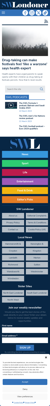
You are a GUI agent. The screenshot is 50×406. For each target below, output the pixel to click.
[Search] (41, 89)
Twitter (38, 13)
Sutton (37, 264)
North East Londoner (13, 292)
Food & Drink (25, 190)
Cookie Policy (19, 402)
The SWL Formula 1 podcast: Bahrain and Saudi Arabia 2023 (32, 105)
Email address (9, 336)
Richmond (13, 264)
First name (7, 326)
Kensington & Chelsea (37, 244)
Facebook (25, 13)
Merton (37, 257)
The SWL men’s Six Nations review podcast (32, 117)
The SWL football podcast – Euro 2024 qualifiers (32, 127)
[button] (46, 357)
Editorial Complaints (37, 215)
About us (13, 215)
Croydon (13, 250)
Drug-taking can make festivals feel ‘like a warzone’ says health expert (24, 64)
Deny (25, 389)
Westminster (37, 271)
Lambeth (13, 257)
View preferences (25, 396)
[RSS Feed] (45, 21)
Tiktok (45, 13)
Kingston (37, 250)
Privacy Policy (30, 402)
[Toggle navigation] (3, 12)
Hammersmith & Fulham (13, 244)
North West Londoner (13, 300)
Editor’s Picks (25, 199)
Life (25, 172)
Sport (25, 163)
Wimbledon (13, 278)
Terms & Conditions (37, 222)
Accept (25, 382)
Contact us (13, 229)
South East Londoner (37, 292)
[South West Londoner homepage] (25, 4)
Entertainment (25, 181)
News (25, 154)
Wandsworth (13, 271)
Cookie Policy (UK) (37, 229)
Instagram (32, 13)
